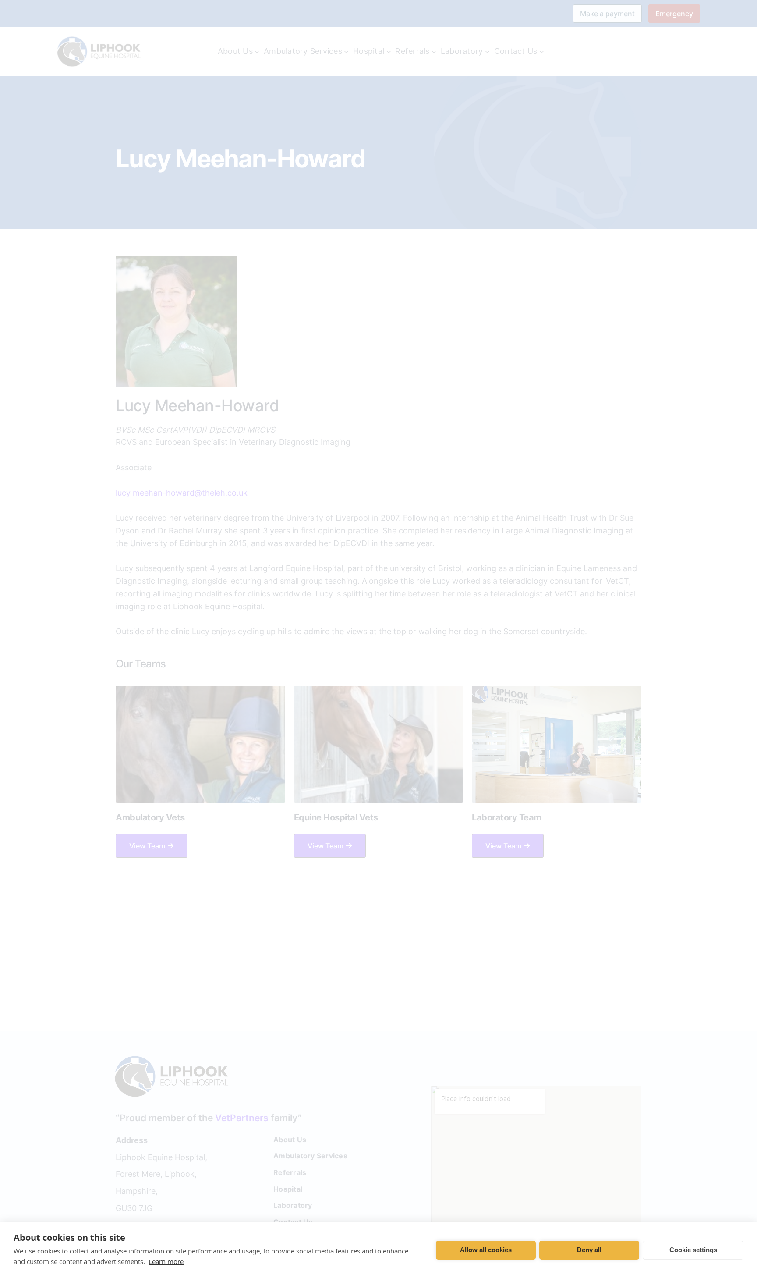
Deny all (589, 1249)
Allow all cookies (486, 1249)
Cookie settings (693, 1249)
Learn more (166, 1261)
